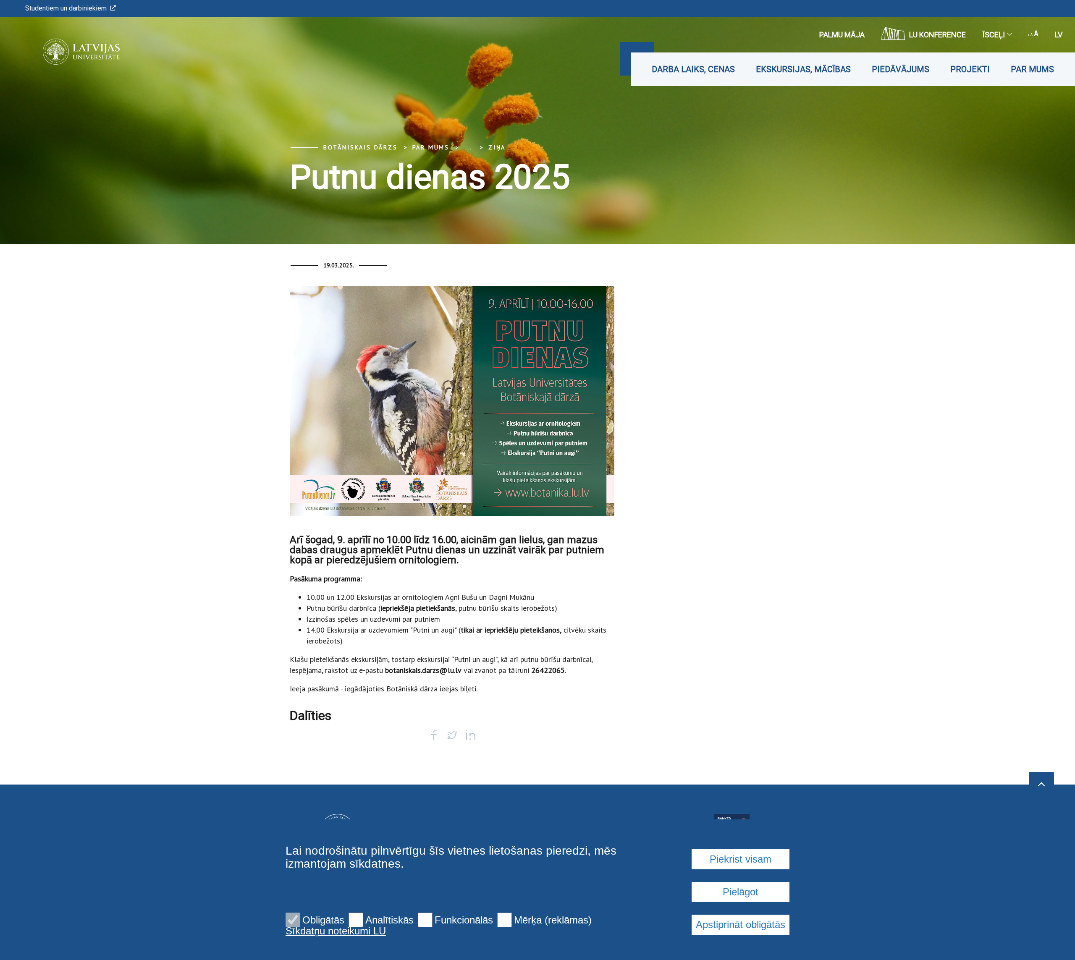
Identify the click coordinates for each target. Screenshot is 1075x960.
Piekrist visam (740, 859)
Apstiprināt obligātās (740, 924)
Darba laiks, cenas (693, 69)
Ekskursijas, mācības (803, 69)
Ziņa (497, 147)
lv (1058, 34)
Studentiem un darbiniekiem (66, 8)
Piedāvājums (900, 69)
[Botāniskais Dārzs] (68, 52)
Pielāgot (740, 891)
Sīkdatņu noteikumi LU (336, 931)
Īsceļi (994, 34)
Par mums (1032, 69)
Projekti (970, 69)
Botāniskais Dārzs (360, 147)
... (469, 147)
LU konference (937, 34)
